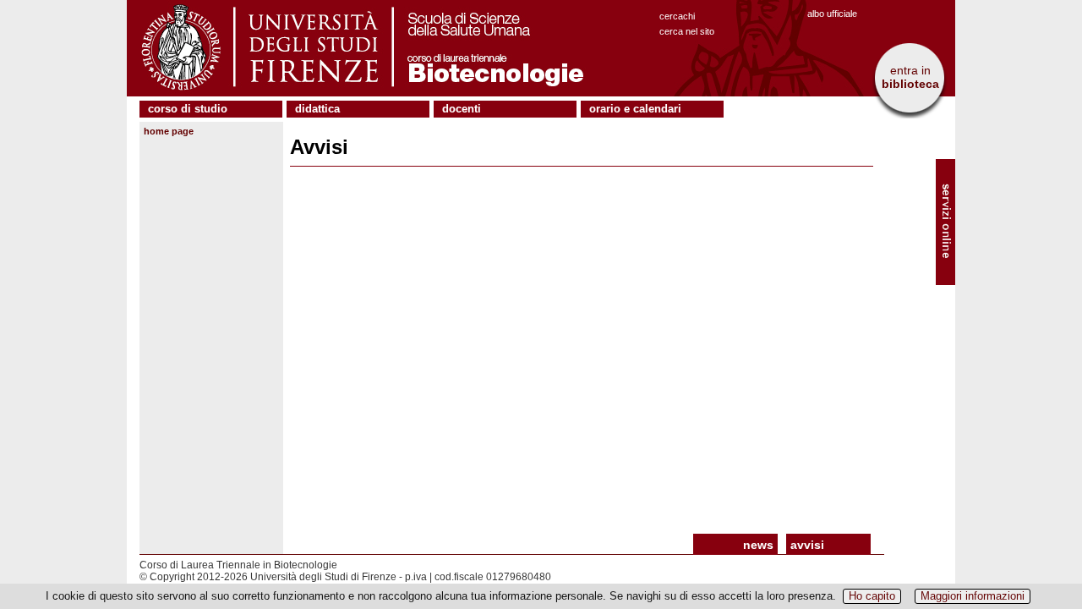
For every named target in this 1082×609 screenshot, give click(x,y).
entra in (910, 77)
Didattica (317, 108)
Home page (169, 131)
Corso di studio (187, 108)
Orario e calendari (635, 108)
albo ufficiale (832, 13)
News (758, 544)
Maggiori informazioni (973, 596)
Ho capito (872, 596)
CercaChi (677, 16)
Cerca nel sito (686, 31)
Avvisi (807, 544)
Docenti (461, 108)
